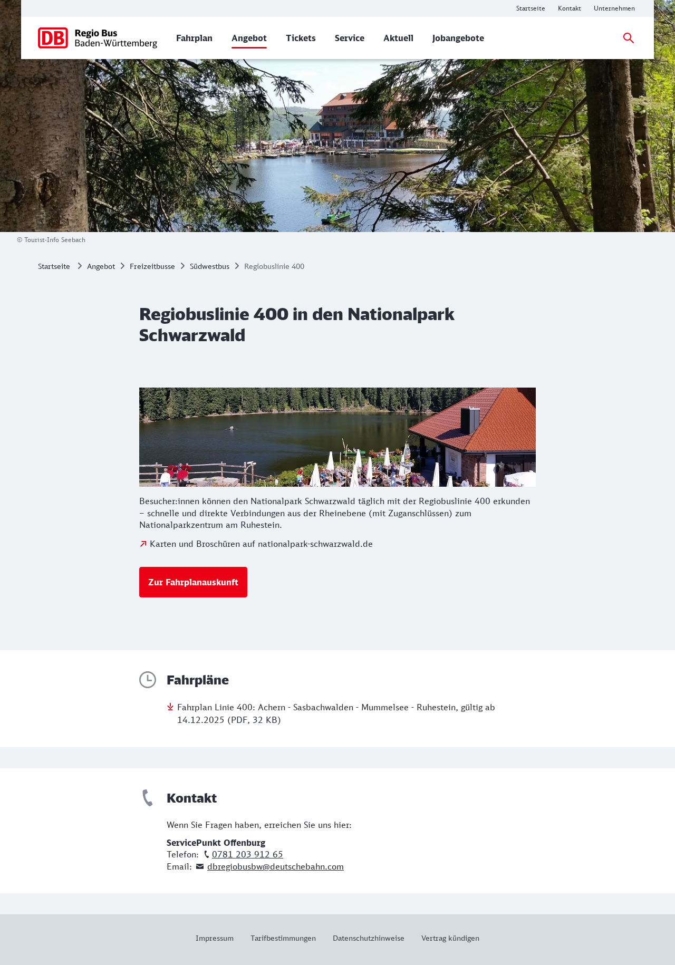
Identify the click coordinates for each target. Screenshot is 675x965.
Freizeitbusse (152, 266)
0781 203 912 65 (247, 854)
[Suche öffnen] (628, 38)
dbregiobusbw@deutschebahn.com (275, 866)
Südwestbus (209, 266)
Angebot (101, 266)
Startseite (54, 266)
